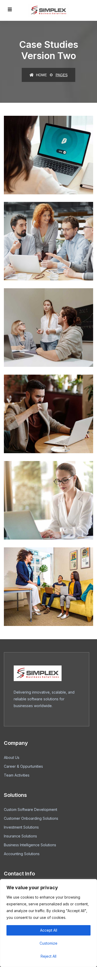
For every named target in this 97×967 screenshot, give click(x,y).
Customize (48, 943)
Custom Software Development (30, 809)
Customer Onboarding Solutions (31, 818)
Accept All (48, 930)
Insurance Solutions (20, 836)
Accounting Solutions (22, 853)
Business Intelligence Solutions (30, 845)
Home (41, 75)
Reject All (48, 956)
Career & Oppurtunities (23, 766)
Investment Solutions (21, 827)
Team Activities (16, 775)
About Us (11, 757)
